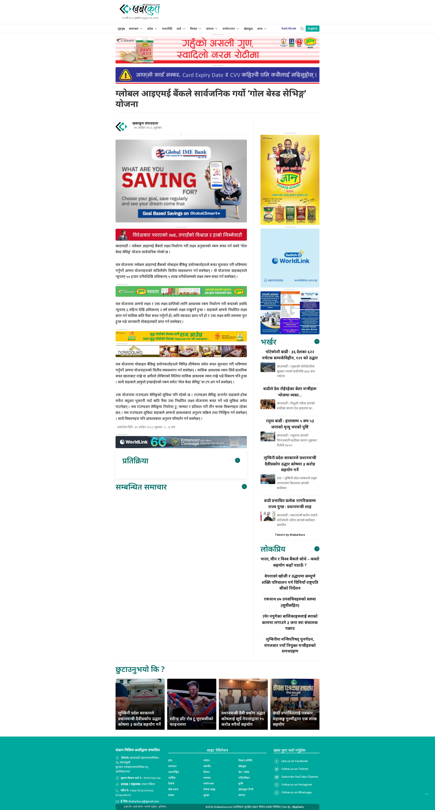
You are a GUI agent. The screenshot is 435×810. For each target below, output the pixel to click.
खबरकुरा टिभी (245, 789)
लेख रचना (173, 789)
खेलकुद (248, 29)
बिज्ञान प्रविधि (245, 760)
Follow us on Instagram (296, 784)
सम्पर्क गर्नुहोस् (151, 807)
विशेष (171, 783)
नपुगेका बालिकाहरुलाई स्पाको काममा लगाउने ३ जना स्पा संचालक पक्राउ (290, 622)
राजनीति (167, 29)
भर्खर (268, 341)
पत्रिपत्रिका (244, 778)
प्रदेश (150, 29)
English (312, 28)
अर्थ (178, 29)
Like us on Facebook (294, 761)
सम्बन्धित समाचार (141, 486)
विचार (193, 29)
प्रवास (171, 795)
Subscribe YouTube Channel (299, 777)
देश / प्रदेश (243, 772)
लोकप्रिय (272, 549)
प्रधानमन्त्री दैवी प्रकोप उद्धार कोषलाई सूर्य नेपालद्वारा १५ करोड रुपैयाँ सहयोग (243, 718)
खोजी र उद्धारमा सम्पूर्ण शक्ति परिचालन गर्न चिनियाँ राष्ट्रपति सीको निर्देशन (290, 582)
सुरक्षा (206, 795)
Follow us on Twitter (294, 769)
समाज (210, 29)
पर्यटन (206, 760)
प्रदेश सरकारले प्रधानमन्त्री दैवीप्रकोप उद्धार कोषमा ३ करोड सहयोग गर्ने (290, 463)
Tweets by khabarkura (290, 535)
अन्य (259, 29)
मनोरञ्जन (229, 29)
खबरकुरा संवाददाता (145, 123)
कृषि (240, 783)
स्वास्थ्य (207, 778)
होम (170, 760)
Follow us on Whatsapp (296, 792)
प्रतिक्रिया (135, 460)
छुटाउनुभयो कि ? (140, 669)
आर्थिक (172, 778)
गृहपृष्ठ (121, 29)
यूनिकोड (162, 807)
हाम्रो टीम (128, 807)
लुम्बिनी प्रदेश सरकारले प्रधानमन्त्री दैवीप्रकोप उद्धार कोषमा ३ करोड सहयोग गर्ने (139, 718)
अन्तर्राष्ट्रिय (173, 772)
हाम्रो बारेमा (138, 807)
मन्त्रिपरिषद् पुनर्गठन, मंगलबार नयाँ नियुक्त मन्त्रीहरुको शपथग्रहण (290, 645)
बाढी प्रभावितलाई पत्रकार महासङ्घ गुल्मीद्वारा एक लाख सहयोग (295, 718)
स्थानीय (207, 766)
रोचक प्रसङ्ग (209, 789)
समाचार (133, 29)
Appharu (298, 807)
